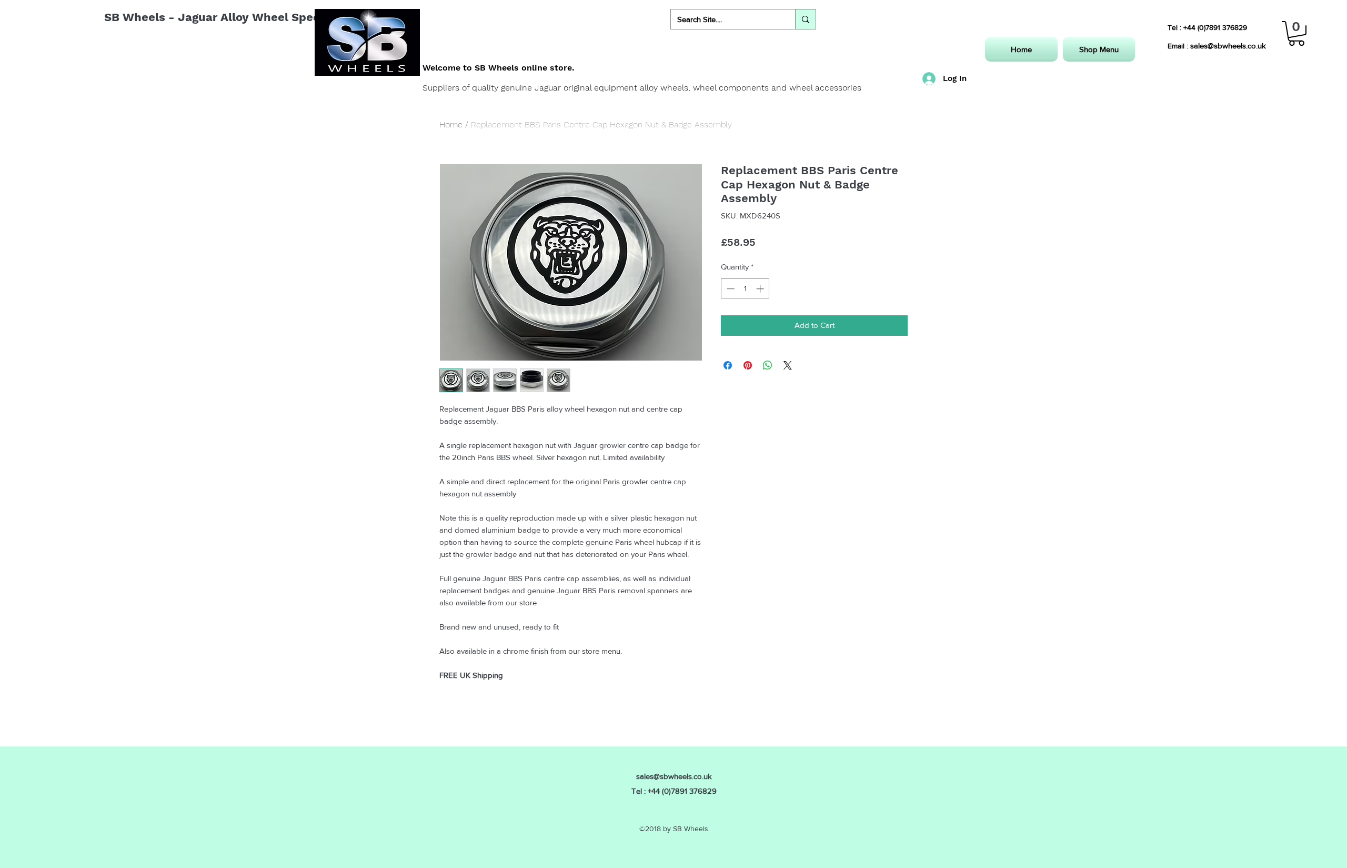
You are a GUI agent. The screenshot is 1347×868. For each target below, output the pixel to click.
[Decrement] (729, 288)
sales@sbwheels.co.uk (1228, 45)
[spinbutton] (745, 288)
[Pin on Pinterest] (747, 365)
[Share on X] (787, 365)
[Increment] (761, 288)
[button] (1296, 33)
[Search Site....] (805, 19)
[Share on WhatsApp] (767, 365)
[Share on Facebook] (727, 365)
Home (451, 124)
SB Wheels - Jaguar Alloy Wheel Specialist (226, 17)
